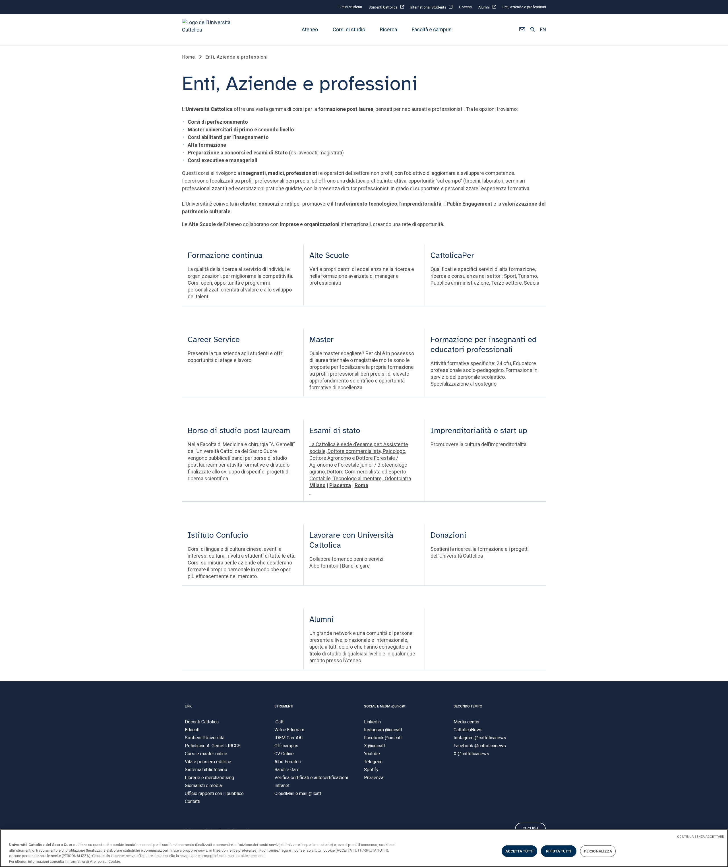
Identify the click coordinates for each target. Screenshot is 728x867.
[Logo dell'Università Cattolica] (208, 30)
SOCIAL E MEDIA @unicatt (385, 706)
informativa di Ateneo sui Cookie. (94, 861)
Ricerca (388, 30)
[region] (364, 848)
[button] (522, 30)
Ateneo (310, 30)
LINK (188, 706)
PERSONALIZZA (598, 851)
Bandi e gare (356, 566)
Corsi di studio (349, 30)
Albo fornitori (323, 566)
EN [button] (543, 30)
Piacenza (340, 485)
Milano (317, 485)
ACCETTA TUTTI (519, 851)
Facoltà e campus (432, 30)
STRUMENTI (283, 706)
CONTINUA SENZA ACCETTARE (700, 837)
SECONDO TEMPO (468, 706)
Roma (361, 485)
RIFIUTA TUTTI (559, 851)
